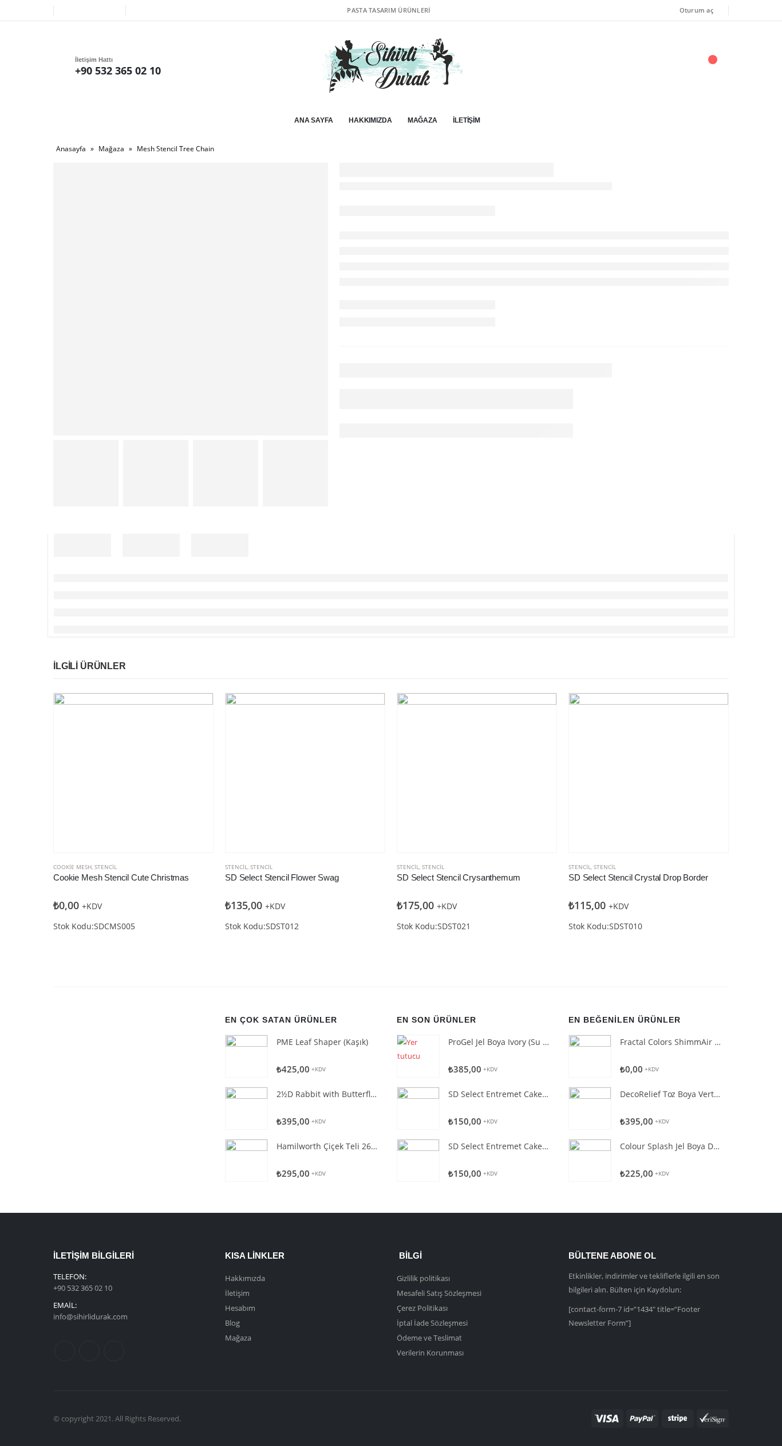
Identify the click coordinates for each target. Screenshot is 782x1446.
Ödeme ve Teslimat (429, 1338)
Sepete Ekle (194, 712)
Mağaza (422, 120)
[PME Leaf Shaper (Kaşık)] (246, 1056)
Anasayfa (71, 149)
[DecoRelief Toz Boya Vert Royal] (589, 1108)
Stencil (105, 867)
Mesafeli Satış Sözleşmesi (439, 1293)
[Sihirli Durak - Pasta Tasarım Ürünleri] (391, 65)
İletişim (466, 120)
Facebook (64, 1351)
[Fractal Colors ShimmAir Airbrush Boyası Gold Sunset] (589, 1056)
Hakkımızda (370, 120)
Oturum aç (696, 10)
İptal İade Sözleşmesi (432, 1323)
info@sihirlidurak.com (90, 1316)
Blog (232, 1323)
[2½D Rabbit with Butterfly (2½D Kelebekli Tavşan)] (246, 1108)
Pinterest (89, 1351)
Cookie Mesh (72, 867)
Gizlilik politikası (423, 1278)
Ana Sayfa (313, 120)
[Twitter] (89, 10)
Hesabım (240, 1308)
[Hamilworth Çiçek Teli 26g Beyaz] (246, 1160)
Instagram (114, 1351)
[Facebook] (70, 10)
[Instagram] (109, 10)
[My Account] (648, 65)
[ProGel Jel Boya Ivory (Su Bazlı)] (418, 1056)
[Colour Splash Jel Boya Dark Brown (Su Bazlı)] (589, 1160)
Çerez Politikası (422, 1308)
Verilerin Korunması (430, 1352)
